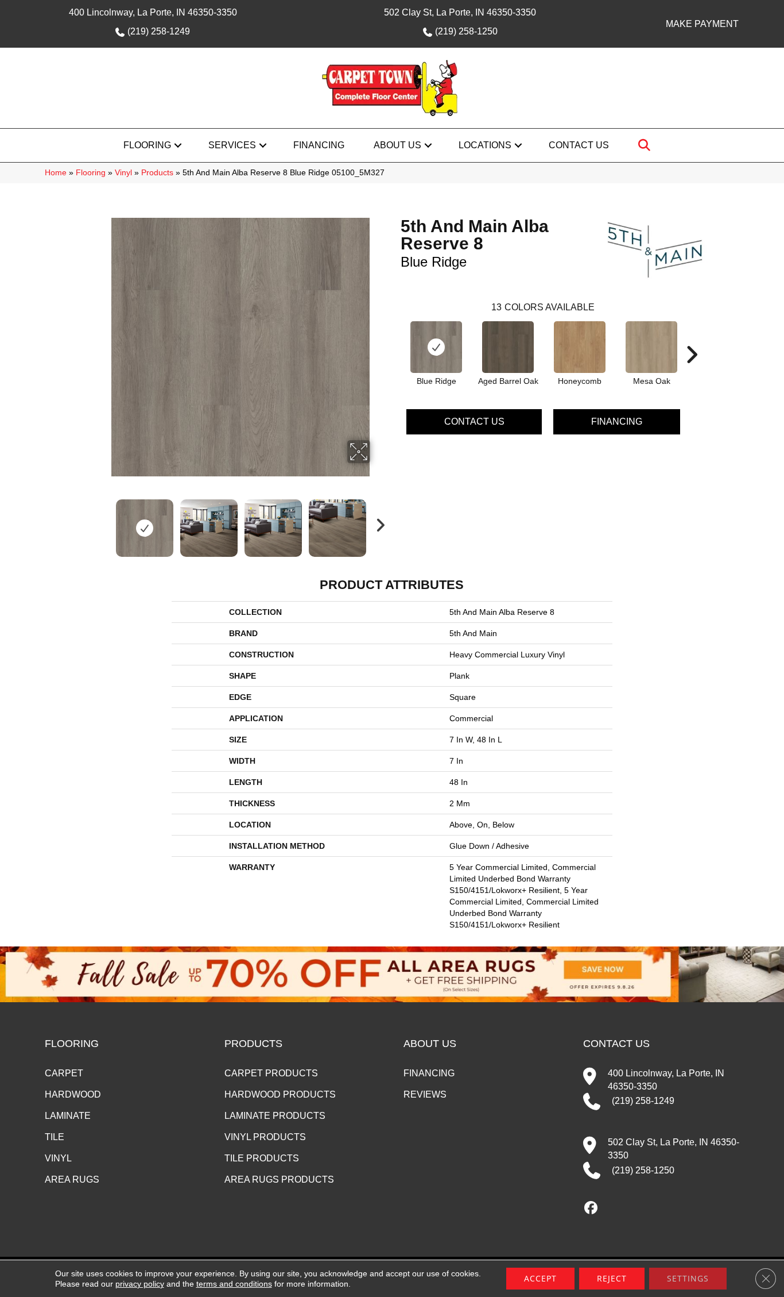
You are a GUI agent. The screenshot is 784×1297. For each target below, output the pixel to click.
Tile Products (261, 1158)
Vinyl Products (265, 1137)
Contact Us (579, 145)
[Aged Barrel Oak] (508, 347)
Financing (318, 145)
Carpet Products (271, 1073)
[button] (178, 145)
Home (56, 172)
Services (232, 145)
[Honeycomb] (579, 347)
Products (157, 172)
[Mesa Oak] (651, 347)
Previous (104, 522)
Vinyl (123, 172)
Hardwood (73, 1094)
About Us (397, 145)
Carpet (64, 1073)
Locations (485, 145)
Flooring (147, 145)
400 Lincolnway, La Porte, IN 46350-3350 (153, 12)
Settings (688, 1278)
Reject (612, 1278)
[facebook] (591, 1208)
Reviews (425, 1094)
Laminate (68, 1116)
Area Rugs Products (279, 1179)
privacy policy (139, 1283)
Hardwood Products (280, 1094)
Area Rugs (72, 1179)
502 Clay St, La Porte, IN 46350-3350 (460, 12)
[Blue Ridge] (436, 347)
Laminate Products (274, 1116)
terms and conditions (234, 1283)
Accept (540, 1278)
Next (377, 522)
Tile (54, 1137)
